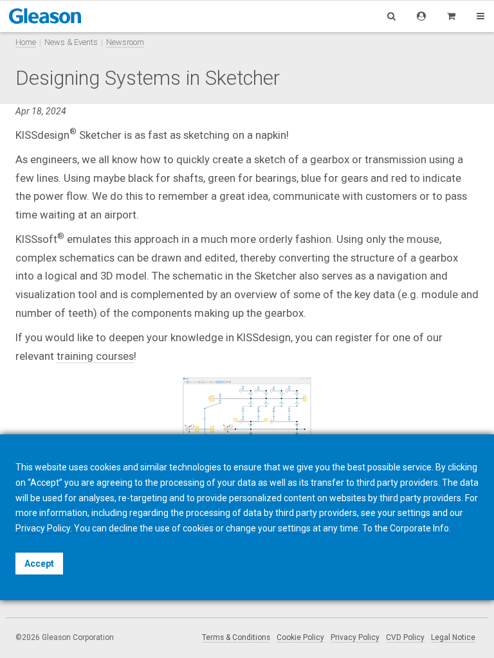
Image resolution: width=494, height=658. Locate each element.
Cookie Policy (300, 637)
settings (294, 528)
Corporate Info (419, 528)
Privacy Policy (355, 637)
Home (25, 42)
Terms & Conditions (236, 637)
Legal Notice (453, 637)
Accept (39, 563)
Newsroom (125, 42)
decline (123, 528)
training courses (95, 356)
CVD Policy (405, 637)
